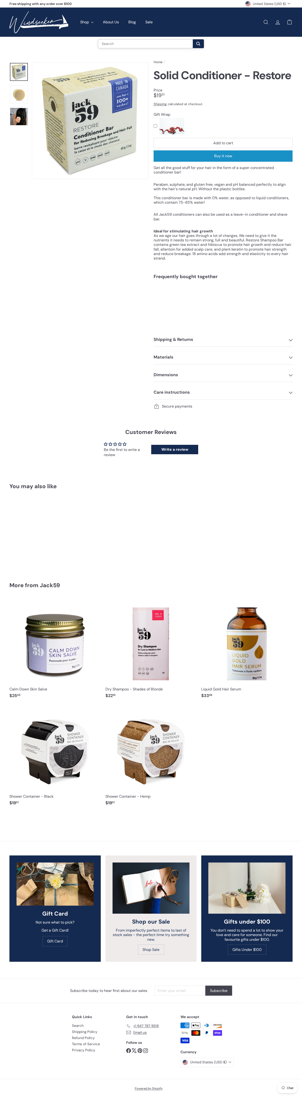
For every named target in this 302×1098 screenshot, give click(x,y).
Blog (132, 22)
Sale (149, 22)
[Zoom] (90, 121)
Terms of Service (86, 1044)
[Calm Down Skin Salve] (55, 650)
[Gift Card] (55, 884)
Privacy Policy (83, 1050)
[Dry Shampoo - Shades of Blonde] (151, 650)
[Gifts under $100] (246, 888)
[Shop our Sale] (151, 888)
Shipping (160, 104)
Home (158, 62)
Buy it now (223, 155)
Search (78, 1025)
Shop (85, 22)
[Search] (198, 43)
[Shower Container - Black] (55, 758)
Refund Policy (83, 1038)
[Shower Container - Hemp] (151, 758)
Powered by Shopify (149, 1088)
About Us (111, 22)
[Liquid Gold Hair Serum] (247, 650)
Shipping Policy (84, 1031)
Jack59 (50, 585)
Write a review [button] (174, 449)
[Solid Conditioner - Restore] (223, 299)
